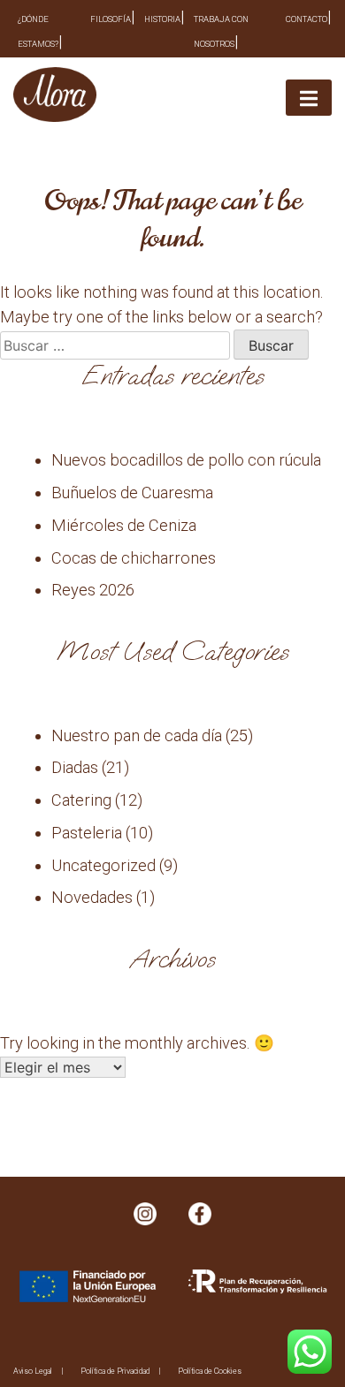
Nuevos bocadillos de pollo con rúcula (186, 460)
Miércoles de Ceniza (123, 525)
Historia (162, 19)
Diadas (74, 767)
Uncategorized (103, 865)
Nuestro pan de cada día (136, 735)
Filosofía (110, 19)
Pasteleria (86, 832)
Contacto (306, 19)
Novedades (92, 897)
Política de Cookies (210, 1371)
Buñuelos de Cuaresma (132, 492)
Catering (81, 800)
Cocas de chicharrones (133, 558)
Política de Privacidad (115, 1371)
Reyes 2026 (92, 589)
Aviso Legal (32, 1371)
